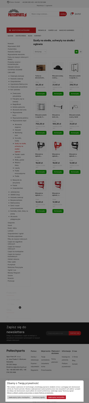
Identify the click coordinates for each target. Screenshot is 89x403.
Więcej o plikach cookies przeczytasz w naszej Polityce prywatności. (30, 393)
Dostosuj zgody (39, 397)
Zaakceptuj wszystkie (56, 397)
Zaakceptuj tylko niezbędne (19, 397)
